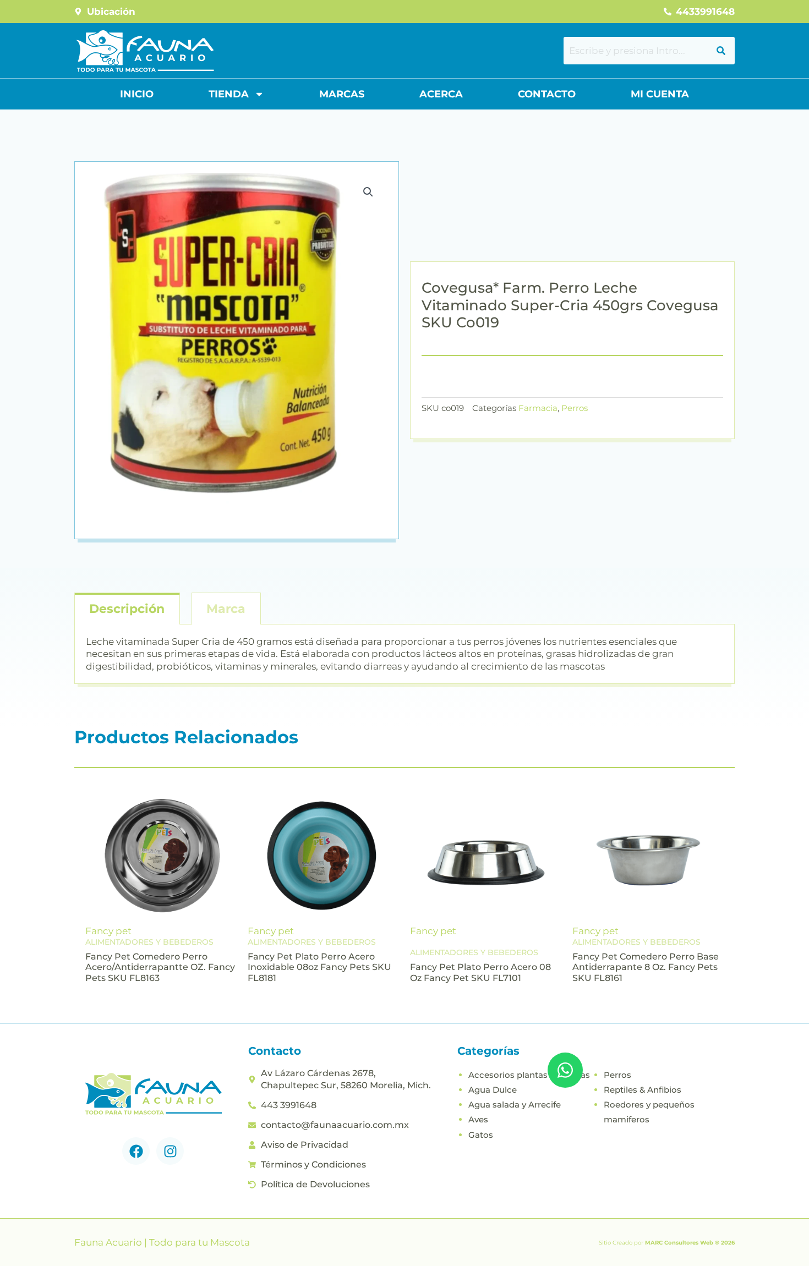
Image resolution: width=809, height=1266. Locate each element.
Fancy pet (108, 930)
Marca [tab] (225, 608)
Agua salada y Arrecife (514, 1104)
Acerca (441, 94)
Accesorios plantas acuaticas (529, 1075)
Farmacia (537, 408)
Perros (574, 408)
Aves (478, 1119)
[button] (368, 192)
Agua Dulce (492, 1089)
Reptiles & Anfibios (642, 1089)
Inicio (137, 94)
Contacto (547, 94)
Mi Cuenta (660, 94)
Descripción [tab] (127, 608)
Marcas (341, 94)
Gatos (480, 1135)
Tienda (229, 94)
